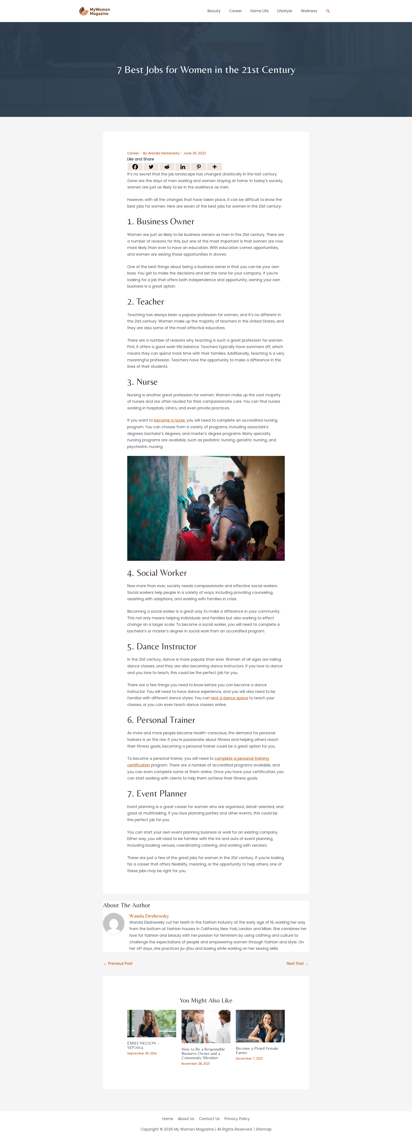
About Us (186, 1118)
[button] (328, 11)
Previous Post (118, 963)
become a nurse (169, 420)
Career (133, 153)
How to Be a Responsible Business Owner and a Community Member (203, 1053)
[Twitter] (151, 166)
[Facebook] (135, 166)
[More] (214, 166)
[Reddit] (166, 166)
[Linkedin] (182, 166)
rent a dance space (229, 698)
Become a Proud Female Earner (257, 1050)
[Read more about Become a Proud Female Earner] (260, 1025)
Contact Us (209, 1118)
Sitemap (263, 1129)
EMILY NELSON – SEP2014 (143, 1045)
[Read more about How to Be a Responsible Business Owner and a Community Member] (206, 1026)
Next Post (298, 963)
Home (167, 1118)
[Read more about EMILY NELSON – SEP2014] (151, 1023)
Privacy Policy (237, 1118)
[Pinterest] (198, 166)
